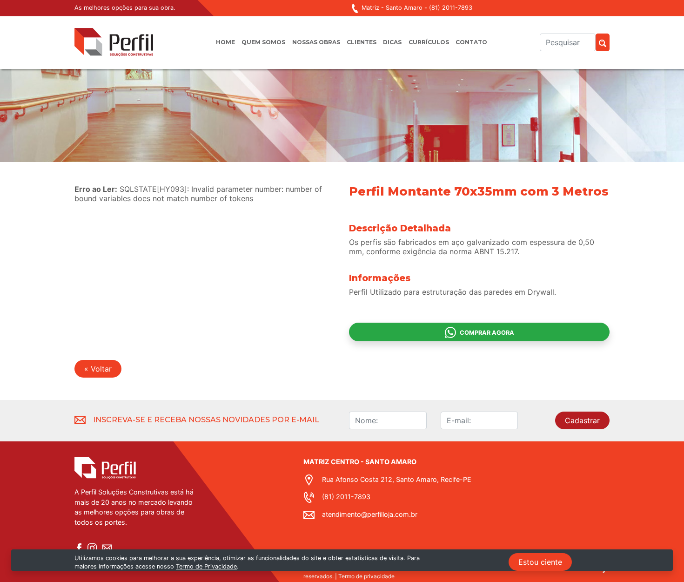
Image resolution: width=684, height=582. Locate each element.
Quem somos (263, 42)
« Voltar (98, 368)
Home (225, 42)
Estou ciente (540, 562)
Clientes (361, 42)
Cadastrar (582, 420)
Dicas (392, 42)
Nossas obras (316, 42)
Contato (471, 42)
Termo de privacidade (366, 576)
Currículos (429, 42)
